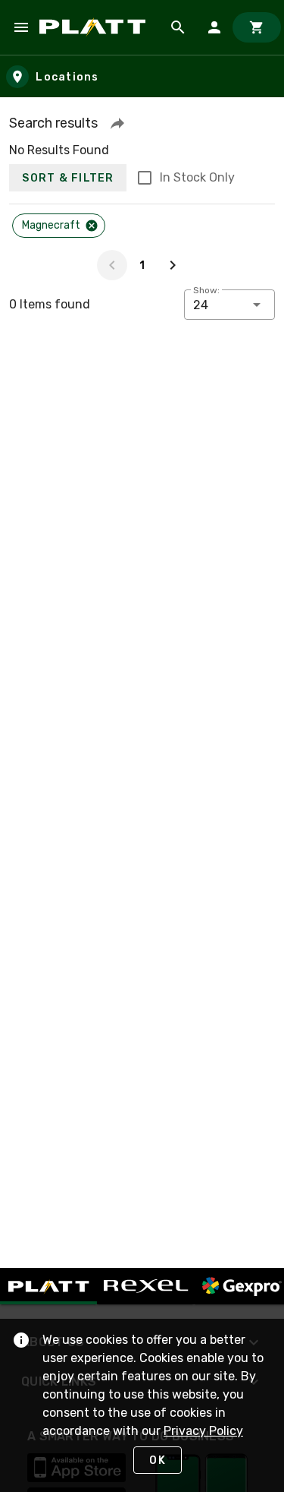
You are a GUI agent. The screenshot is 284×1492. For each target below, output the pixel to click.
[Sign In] (214, 27)
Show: (206, 290)
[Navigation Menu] (21, 27)
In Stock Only (197, 177)
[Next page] (173, 265)
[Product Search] (178, 27)
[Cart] (257, 27)
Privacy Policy (203, 1431)
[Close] (91, 225)
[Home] (95, 27)
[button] (117, 123)
